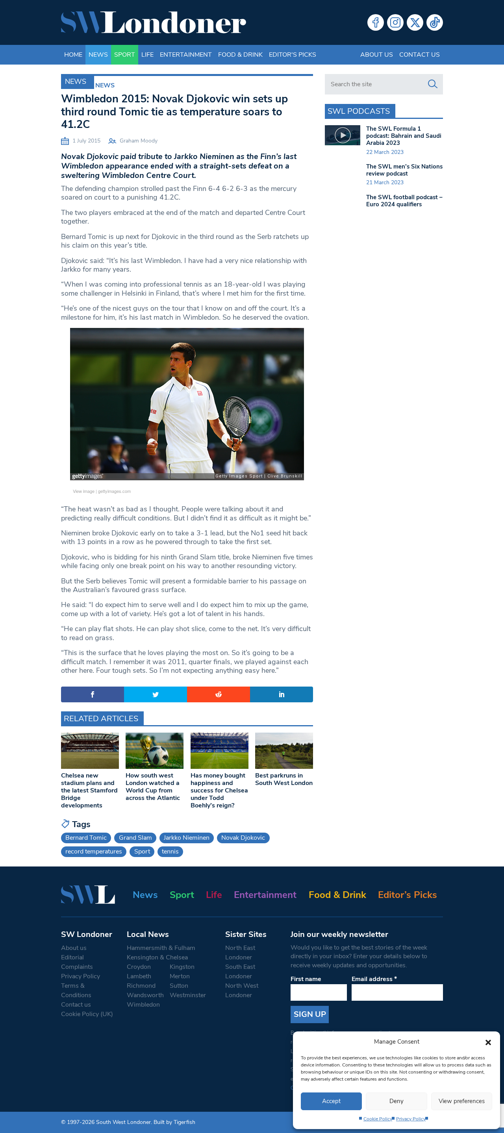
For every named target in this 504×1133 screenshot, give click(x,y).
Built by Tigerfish (174, 1122)
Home (73, 54)
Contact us (419, 54)
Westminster (188, 995)
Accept (331, 1101)
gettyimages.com (114, 491)
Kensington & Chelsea (157, 957)
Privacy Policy (411, 1119)
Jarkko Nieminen (186, 837)
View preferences (462, 1101)
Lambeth (139, 976)
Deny (396, 1101)
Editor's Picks (292, 54)
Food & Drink (240, 54)
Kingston (182, 967)
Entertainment (186, 54)
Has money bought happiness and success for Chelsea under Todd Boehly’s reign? (219, 790)
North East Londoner (240, 953)
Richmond (141, 985)
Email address (374, 979)
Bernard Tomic (86, 837)
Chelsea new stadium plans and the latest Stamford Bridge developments (89, 790)
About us (376, 54)
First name (306, 979)
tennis (170, 851)
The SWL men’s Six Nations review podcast (404, 170)
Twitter (415, 22)
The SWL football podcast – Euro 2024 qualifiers (404, 200)
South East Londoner (240, 972)
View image (83, 491)
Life (147, 54)
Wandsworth (145, 995)
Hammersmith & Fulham (161, 948)
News (98, 54)
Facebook (375, 22)
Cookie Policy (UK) (87, 1014)
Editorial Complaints (77, 962)
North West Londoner (241, 990)
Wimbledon (143, 1004)
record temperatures (93, 851)
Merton (180, 976)
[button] (488, 1042)
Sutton (179, 985)
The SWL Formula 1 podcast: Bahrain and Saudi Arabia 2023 (403, 136)
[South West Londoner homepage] (153, 22)
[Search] (432, 84)
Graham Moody (139, 140)
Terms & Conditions (76, 990)
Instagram (395, 22)
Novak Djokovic (243, 837)
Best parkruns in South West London (284, 779)
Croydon (139, 967)
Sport (124, 54)
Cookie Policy (377, 1119)
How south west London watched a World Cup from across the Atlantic (153, 787)
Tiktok (434, 22)
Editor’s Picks (407, 895)
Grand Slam (135, 837)
